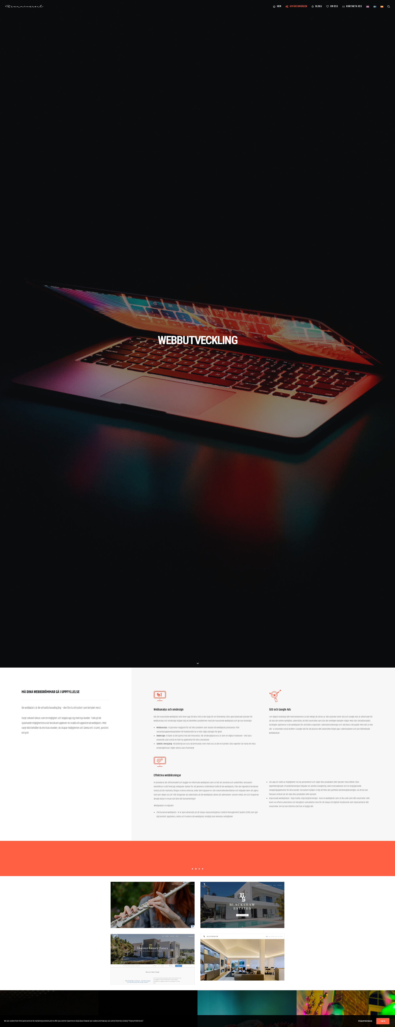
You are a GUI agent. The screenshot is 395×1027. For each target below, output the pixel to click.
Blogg (318, 6)
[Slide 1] (192, 869)
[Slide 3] (199, 869)
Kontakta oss (354, 6)
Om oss (334, 6)
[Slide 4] (202, 869)
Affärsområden (298, 6)
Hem (279, 6)
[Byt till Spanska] (380, 6)
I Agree (382, 1021)
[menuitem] (277, 6)
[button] (388, 6)
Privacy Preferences (365, 1021)
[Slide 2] (196, 869)
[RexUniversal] (24, 6)
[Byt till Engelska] (367, 6)
